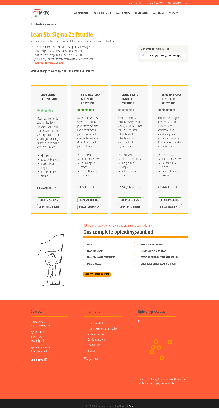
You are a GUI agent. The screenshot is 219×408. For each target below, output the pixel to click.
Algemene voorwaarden (42, 347)
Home (33, 24)
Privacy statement (39, 351)
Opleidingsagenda (96, 339)
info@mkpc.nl (37, 337)
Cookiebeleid (94, 345)
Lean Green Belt (95, 323)
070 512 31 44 (38, 332)
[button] (109, 244)
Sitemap (92, 350)
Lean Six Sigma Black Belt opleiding (104, 329)
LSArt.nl (131, 406)
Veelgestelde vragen (97, 334)
